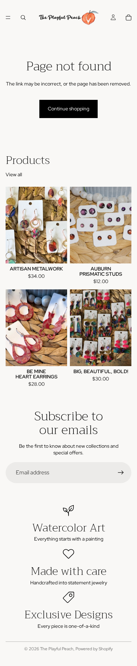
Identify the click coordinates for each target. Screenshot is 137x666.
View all (14, 174)
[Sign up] (120, 472)
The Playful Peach (56, 649)
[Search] (23, 17)
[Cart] (128, 17)
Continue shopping (68, 108)
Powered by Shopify (94, 649)
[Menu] (8, 17)
